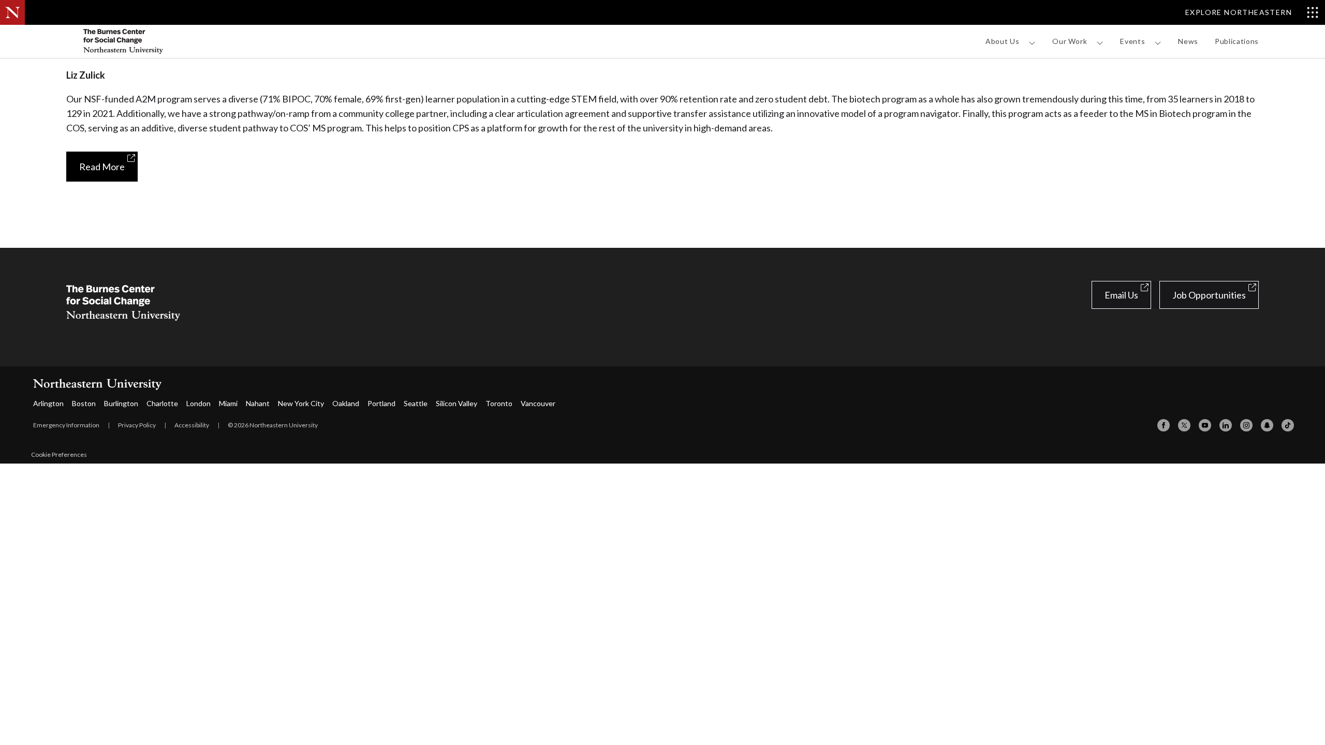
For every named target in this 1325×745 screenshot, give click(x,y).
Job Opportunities (1209, 295)
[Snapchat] (1267, 425)
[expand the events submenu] (1157, 43)
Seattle (416, 403)
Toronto (498, 403)
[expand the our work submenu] (1099, 43)
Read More (102, 166)
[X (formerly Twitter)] (1184, 425)
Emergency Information (66, 425)
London (198, 403)
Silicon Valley (456, 403)
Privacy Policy (137, 425)
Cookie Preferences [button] (59, 454)
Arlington (48, 403)
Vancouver (538, 403)
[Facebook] (1163, 425)
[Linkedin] (1225, 425)
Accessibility (191, 425)
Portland (381, 403)
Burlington (121, 403)
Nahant (258, 403)
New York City (301, 403)
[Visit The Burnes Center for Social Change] (144, 41)
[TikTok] (1288, 425)
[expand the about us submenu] (1032, 43)
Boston (84, 403)
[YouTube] (1205, 425)
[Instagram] (1246, 425)
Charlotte (162, 403)
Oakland (345, 403)
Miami (228, 403)
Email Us (1121, 295)
